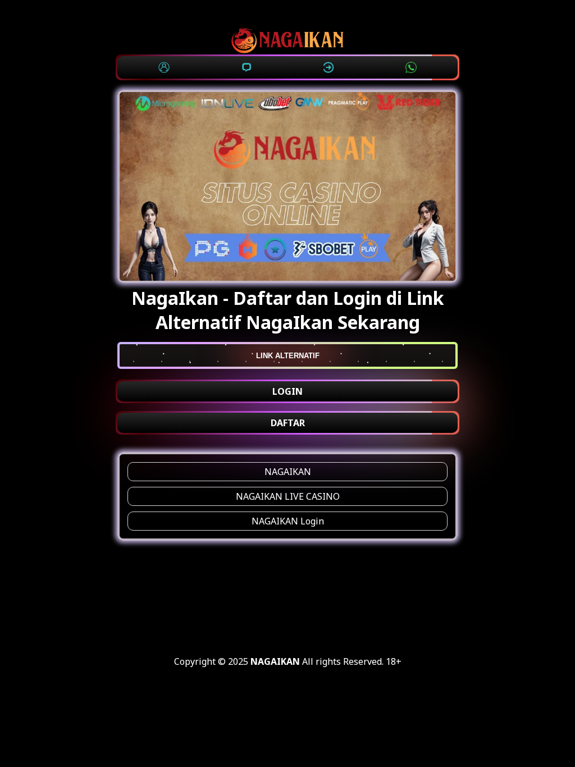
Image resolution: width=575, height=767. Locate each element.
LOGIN (287, 391)
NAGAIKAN (287, 471)
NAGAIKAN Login (288, 521)
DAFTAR (288, 423)
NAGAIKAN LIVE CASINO (288, 496)
